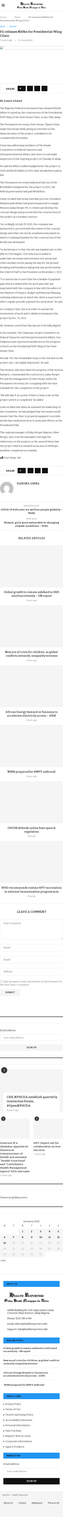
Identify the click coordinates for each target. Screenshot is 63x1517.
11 (49, 1237)
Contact (22, 1503)
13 (4, 1243)
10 (40, 1237)
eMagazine (37, 1503)
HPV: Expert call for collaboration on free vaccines (47, 1146)
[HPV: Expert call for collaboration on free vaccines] (48, 1129)
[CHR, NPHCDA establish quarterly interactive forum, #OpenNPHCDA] (31, 1090)
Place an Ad (53, 1503)
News (17, 17)
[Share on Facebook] (30, 88)
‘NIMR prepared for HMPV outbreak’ (31, 771)
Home (3, 17)
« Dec (3, 1260)
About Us (8, 1503)
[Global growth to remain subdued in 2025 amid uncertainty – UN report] (31, 566)
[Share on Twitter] (37, 88)
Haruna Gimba (28, 483)
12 (58, 1237)
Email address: (8, 1030)
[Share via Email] (44, 88)
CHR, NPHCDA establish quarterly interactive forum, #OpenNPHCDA (32, 1101)
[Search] (59, 5)
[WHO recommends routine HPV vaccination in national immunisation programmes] (31, 862)
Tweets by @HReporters (13, 1197)
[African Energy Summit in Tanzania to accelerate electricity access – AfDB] (31, 686)
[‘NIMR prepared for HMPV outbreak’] (31, 746)
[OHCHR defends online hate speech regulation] (31, 802)
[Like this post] (23, 88)
